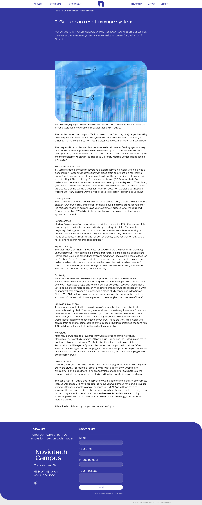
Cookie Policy (158, 502)
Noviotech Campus (141, 502)
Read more (119, 493)
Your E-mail (86, 449)
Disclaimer (167, 502)
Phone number (88, 460)
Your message (88, 471)
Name (83, 438)
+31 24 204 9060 (44, 475)
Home (57, 11)
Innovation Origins (105, 406)
